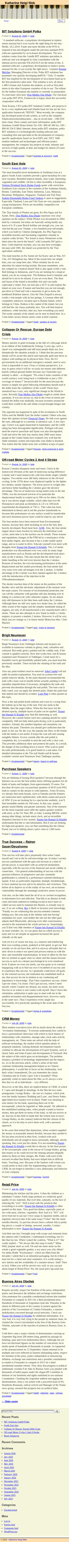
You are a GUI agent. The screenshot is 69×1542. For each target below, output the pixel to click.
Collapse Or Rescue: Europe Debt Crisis (22, 1429)
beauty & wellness (49, 761)
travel (35, 321)
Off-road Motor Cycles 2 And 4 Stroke (29, 459)
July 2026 (8, 1457)
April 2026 (9, 1467)
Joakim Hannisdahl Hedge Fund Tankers (22, 198)
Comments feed (11, 1528)
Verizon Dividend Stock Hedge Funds (21, 185)
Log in (7, 1521)
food (35, 1273)
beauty (36, 761)
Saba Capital (51, 671)
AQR (41, 528)
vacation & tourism (48, 321)
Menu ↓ (62, 21)
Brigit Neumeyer (14, 635)
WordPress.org (10, 1531)
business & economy (42, 155)
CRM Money (11, 1018)
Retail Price (10, 1184)
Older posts (10, 1401)
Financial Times (36, 418)
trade (55, 155)
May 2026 (8, 1464)
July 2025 (8, 1498)
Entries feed (9, 1524)
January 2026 (10, 1477)
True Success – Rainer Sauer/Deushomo (18, 844)
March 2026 (9, 1470)
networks (44, 1392)
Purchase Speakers (16, 769)
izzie (32, 35)
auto (35, 627)
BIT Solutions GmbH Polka (21, 31)
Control (46, 1176)
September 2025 (11, 1491)
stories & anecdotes (42, 1010)
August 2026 (10, 1453)
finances (37, 448)
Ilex (26, 908)
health (36, 1392)
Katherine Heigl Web (20, 2)
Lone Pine (43, 693)
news (52, 1392)
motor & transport (47, 627)
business (37, 1176)
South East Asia (14, 163)
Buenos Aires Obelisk (18, 1281)
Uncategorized (17, 155)
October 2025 (10, 1488)
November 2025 (11, 1485)
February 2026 (10, 1474)
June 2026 (8, 1460)
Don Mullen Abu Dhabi (39, 94)
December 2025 (11, 1481)
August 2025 (10, 1495)
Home (6, 21)
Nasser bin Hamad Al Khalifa (32, 547)
